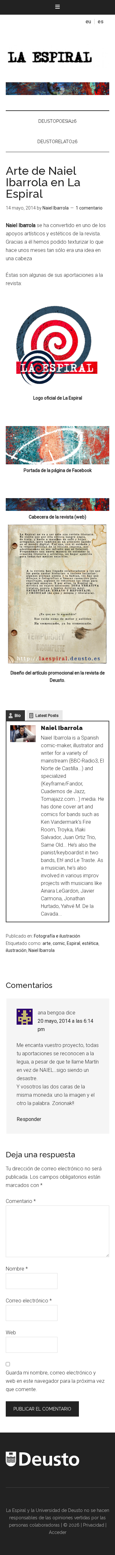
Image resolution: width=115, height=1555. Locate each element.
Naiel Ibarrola (41, 950)
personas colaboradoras (34, 1525)
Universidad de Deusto (59, 1510)
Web (11, 1333)
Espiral (73, 943)
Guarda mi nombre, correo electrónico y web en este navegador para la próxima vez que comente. (55, 1381)
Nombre (17, 1269)
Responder (29, 1119)
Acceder (57, 1532)
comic (59, 943)
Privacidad (93, 1525)
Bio (18, 715)
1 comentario (89, 207)
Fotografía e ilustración (57, 936)
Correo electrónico (29, 1301)
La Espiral (57, 55)
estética (90, 943)
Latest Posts (46, 715)
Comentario (21, 1201)
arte (46, 943)
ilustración (16, 950)
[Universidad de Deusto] (42, 1464)
